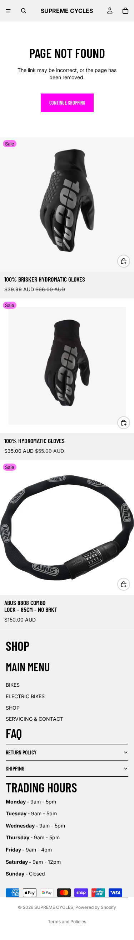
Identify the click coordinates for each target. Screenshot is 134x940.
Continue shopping (67, 103)
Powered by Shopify (95, 907)
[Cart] (125, 11)
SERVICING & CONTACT (34, 719)
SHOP (13, 708)
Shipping (15, 768)
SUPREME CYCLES (53, 907)
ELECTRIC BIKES (25, 696)
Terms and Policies (67, 921)
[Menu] (8, 11)
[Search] (23, 11)
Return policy (21, 752)
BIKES (13, 685)
